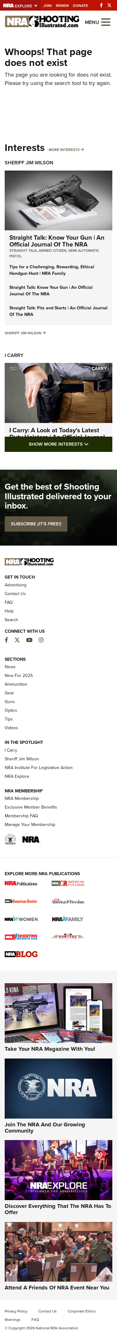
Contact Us (15, 593)
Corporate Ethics (82, 1311)
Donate (80, 5)
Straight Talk (23, 250)
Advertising (16, 585)
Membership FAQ (21, 816)
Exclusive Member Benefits (31, 807)
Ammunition (16, 684)
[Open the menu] (106, 22)
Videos (11, 728)
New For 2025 (19, 675)
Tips (9, 719)
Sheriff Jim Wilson (29, 162)
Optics (11, 710)
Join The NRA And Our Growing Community (45, 1127)
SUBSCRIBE (36, 523)
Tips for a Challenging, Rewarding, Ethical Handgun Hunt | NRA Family (51, 270)
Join (47, 5)
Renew (62, 5)
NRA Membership (22, 798)
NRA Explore (17, 776)
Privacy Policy (16, 1311)
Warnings (13, 1319)
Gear (9, 693)
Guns (10, 701)
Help (9, 611)
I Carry (14, 355)
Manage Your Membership (30, 824)
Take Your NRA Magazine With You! (50, 1049)
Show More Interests (70, 444)
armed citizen (52, 250)
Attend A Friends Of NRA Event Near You (57, 1288)
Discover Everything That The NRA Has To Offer (58, 1209)
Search (11, 620)
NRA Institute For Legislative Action (39, 767)
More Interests (64, 150)
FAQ (9, 602)
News (10, 667)
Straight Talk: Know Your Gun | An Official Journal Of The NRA (57, 241)
